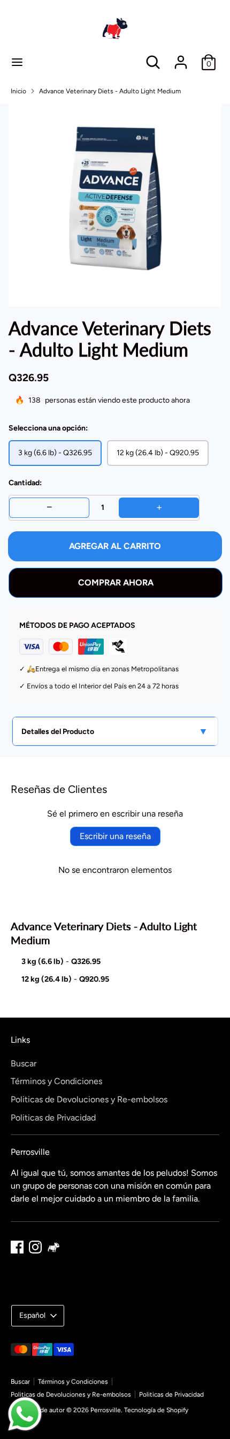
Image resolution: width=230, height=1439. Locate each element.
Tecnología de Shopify (156, 1410)
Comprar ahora (116, 582)
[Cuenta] (180, 58)
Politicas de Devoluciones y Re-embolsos (89, 1099)
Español (32, 1315)
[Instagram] (35, 1247)
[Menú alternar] (17, 62)
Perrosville (105, 1410)
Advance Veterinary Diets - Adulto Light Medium (110, 91)
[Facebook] (17, 1247)
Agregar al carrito (115, 546)
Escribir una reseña (115, 836)
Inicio (18, 91)
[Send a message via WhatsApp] (24, 1414)
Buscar (23, 1063)
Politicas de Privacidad (53, 1117)
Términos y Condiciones (56, 1081)
